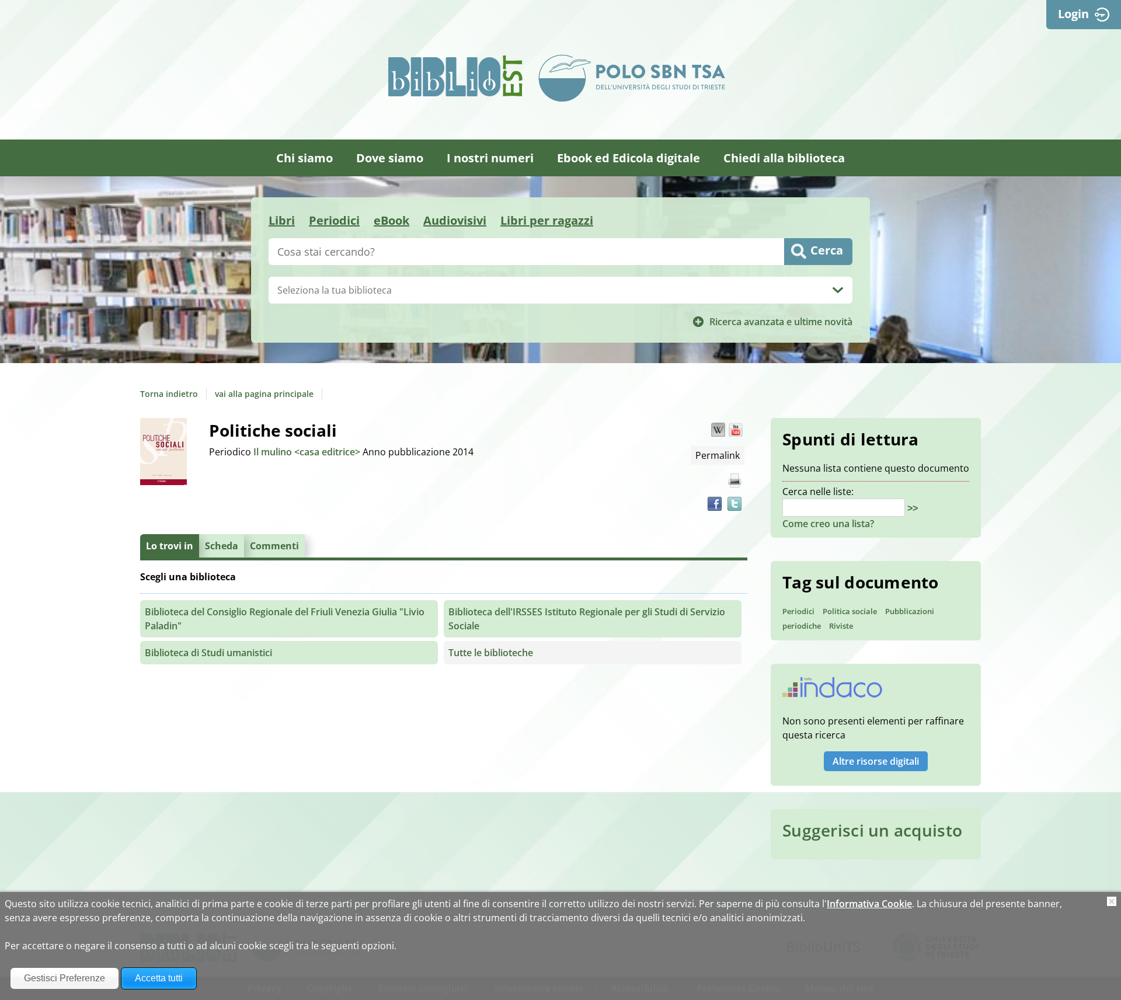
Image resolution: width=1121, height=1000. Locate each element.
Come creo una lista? (828, 523)
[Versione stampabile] (734, 480)
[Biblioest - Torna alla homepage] (455, 75)
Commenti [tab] (274, 545)
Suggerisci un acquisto (872, 830)
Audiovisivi (454, 220)
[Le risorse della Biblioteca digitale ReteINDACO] (832, 691)
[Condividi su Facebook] (715, 504)
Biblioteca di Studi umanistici (208, 652)
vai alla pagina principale (264, 393)
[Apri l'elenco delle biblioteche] (837, 290)
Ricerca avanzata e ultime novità (780, 321)
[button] (718, 429)
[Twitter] (734, 504)
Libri (282, 220)
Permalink (717, 455)
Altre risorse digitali (876, 761)
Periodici (334, 220)
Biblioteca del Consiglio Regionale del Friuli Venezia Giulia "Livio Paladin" (284, 618)
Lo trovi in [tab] (169, 545)
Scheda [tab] (221, 545)
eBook (391, 220)
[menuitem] (304, 158)
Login (1073, 14)
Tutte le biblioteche (490, 652)
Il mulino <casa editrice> (308, 451)
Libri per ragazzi (546, 220)
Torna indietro (169, 393)
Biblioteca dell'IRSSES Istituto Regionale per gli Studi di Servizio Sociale (586, 618)
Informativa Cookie (869, 903)
